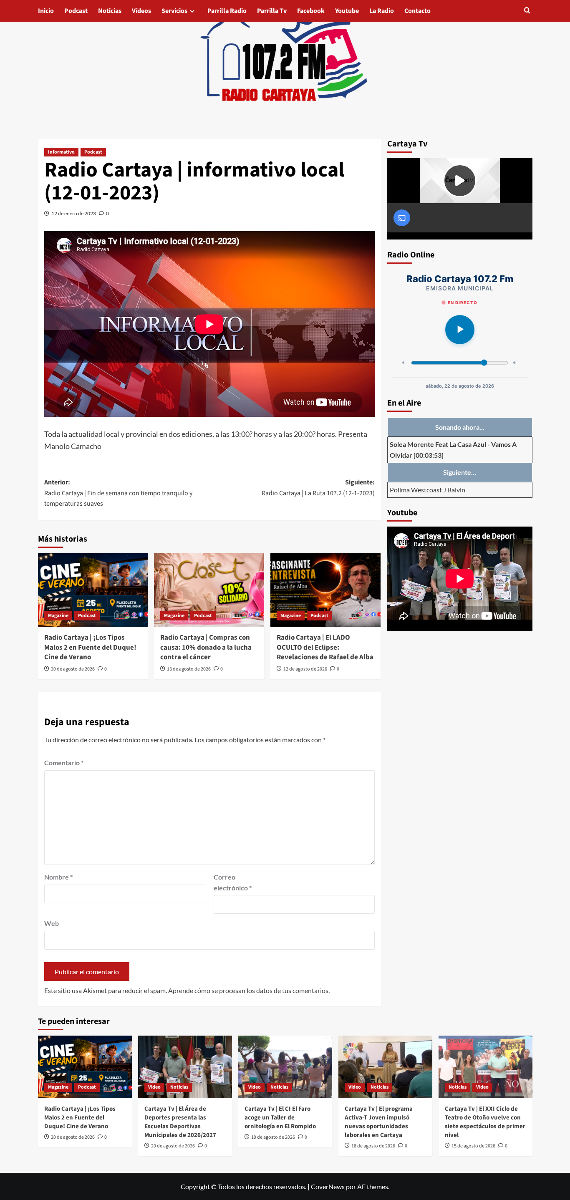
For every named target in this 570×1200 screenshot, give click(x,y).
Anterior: (118, 493)
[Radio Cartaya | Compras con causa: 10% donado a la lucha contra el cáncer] (209, 590)
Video (154, 1087)
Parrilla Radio (227, 10)
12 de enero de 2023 (73, 213)
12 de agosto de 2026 (305, 669)
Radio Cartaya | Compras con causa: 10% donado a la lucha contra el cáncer (206, 648)
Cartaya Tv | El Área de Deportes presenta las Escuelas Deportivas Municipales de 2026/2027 (180, 1121)
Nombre (58, 877)
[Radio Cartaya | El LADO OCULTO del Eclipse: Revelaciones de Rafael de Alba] (325, 590)
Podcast (76, 10)
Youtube (347, 10)
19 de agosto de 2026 (273, 1137)
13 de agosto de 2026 (189, 669)
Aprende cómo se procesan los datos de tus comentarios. (249, 990)
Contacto (417, 10)
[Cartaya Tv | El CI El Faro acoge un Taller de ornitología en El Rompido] (285, 1067)
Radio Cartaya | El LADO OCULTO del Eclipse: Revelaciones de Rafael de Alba (325, 648)
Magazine (58, 615)
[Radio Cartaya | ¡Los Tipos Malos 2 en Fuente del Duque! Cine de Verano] (93, 590)
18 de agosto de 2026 (373, 1146)
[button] (527, 11)
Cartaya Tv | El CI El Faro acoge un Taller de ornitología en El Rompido (280, 1117)
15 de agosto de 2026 (473, 1146)
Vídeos (141, 10)
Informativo (61, 152)
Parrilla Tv (272, 10)
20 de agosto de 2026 (73, 669)
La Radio (381, 10)
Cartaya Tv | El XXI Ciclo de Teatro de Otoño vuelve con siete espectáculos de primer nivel (485, 1121)
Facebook (311, 10)
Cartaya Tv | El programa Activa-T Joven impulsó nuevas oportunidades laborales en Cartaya (379, 1121)
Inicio (46, 10)
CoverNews (328, 1186)
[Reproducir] (459, 329)
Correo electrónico (233, 882)
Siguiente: (318, 488)
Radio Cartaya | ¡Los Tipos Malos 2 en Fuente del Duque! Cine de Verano (90, 648)
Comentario (63, 762)
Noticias (109, 10)
